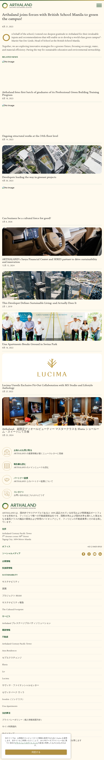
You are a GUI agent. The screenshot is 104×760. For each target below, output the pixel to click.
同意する (36, 752)
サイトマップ (8, 733)
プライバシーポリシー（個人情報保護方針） (22, 720)
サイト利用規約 (9, 726)
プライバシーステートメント (26, 743)
